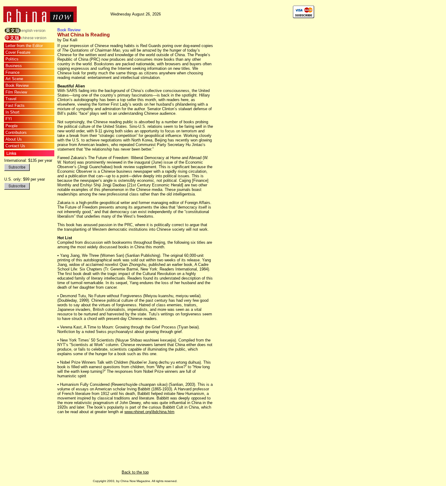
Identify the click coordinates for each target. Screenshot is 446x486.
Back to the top (135, 472)
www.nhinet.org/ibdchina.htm (149, 412)
